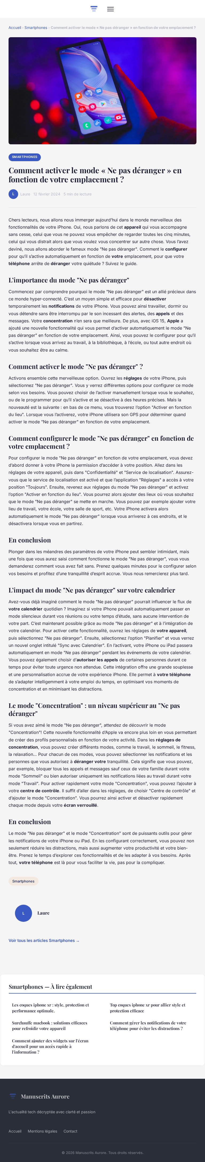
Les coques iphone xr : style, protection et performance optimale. (50, 1007)
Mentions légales (42, 1131)
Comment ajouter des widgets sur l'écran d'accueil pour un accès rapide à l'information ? (50, 1046)
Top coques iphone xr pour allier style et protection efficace (147, 1007)
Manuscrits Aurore (45, 1096)
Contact (70, 1131)
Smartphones (36, 27)
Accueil (15, 27)
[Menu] (110, 9)
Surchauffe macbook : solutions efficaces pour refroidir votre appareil (49, 1025)
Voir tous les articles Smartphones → (44, 940)
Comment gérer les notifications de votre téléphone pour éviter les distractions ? (148, 1025)
